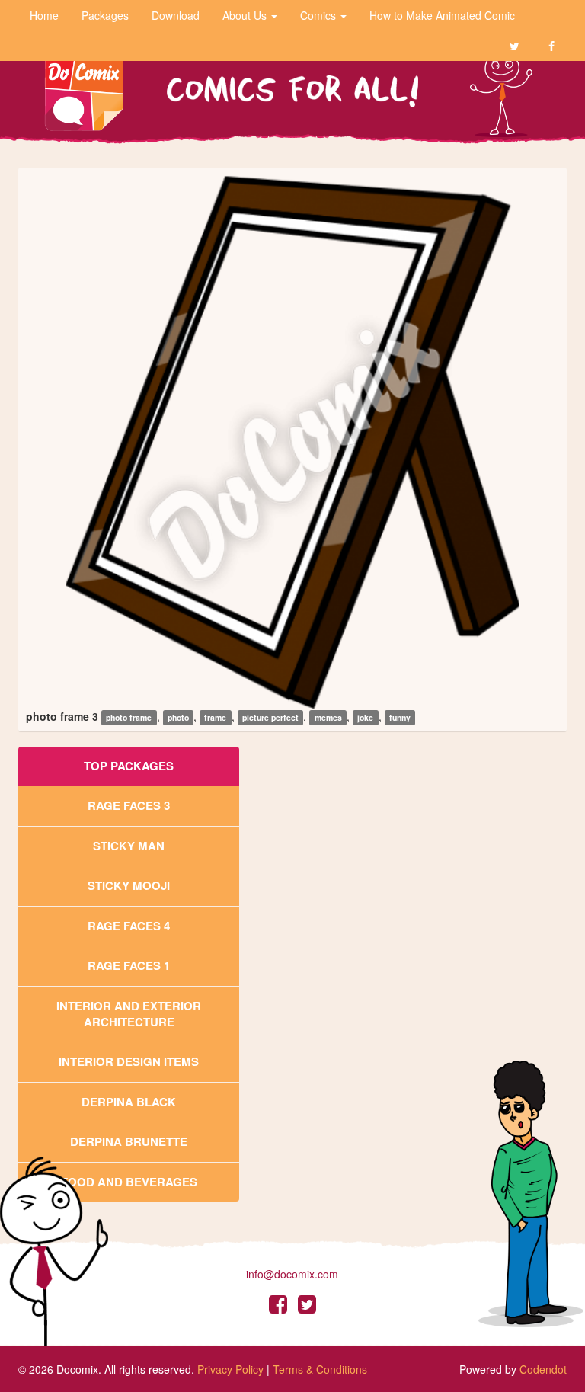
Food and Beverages (129, 1181)
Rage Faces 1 (129, 965)
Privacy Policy (230, 1369)
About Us (246, 15)
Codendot (543, 1369)
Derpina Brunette (128, 1141)
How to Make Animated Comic (442, 15)
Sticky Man (129, 845)
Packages (105, 15)
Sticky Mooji (129, 885)
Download (176, 15)
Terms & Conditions (320, 1369)
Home (44, 15)
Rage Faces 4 (129, 925)
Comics (319, 15)
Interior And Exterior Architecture (128, 1013)
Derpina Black (129, 1101)
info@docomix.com (292, 1274)
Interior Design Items (129, 1061)
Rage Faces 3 (129, 805)
